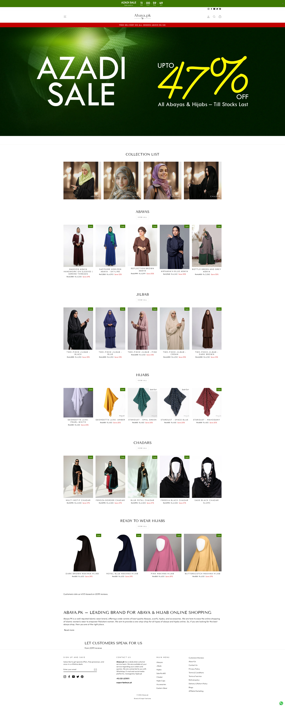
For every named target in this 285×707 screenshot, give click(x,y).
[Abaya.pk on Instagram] (64, 676)
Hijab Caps (161, 681)
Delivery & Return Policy (198, 684)
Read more (69, 630)
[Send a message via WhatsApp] (281, 703)
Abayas (160, 662)
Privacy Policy (194, 669)
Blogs (191, 687)
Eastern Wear (162, 688)
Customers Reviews (196, 658)
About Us (192, 661)
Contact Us (193, 665)
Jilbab (159, 666)
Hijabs (159, 670)
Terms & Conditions (196, 673)
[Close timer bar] (283, 3)
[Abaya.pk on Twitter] (77, 676)
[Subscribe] (95, 669)
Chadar (160, 677)
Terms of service (195, 676)
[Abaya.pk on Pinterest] (82, 676)
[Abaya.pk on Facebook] (69, 676)
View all (142, 217)
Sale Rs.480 (161, 673)
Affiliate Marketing (196, 691)
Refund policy (194, 680)
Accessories (161, 684)
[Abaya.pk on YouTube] (73, 676)
